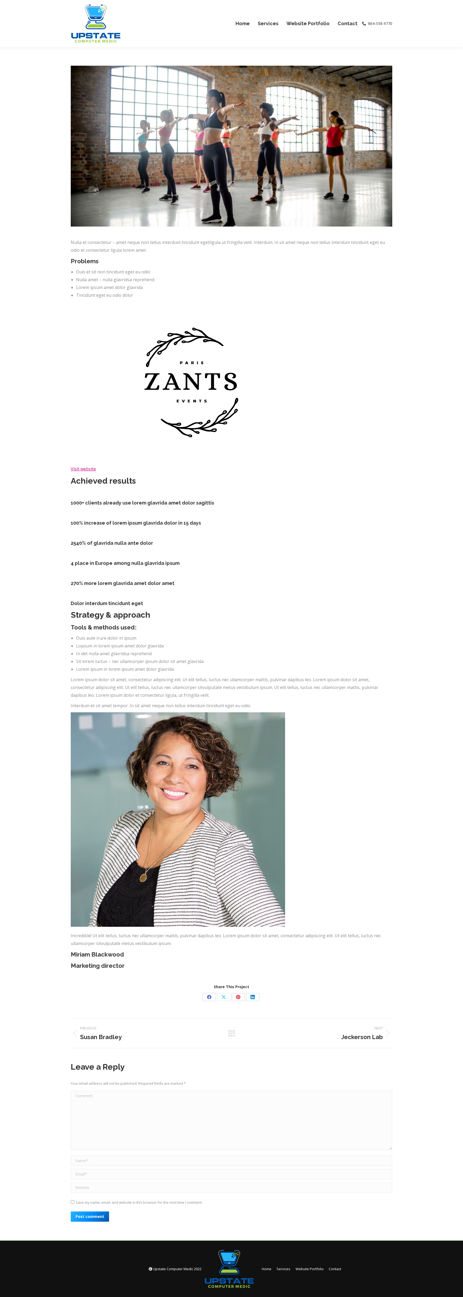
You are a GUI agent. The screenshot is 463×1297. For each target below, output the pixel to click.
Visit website (83, 469)
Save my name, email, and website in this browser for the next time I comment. (139, 1202)
